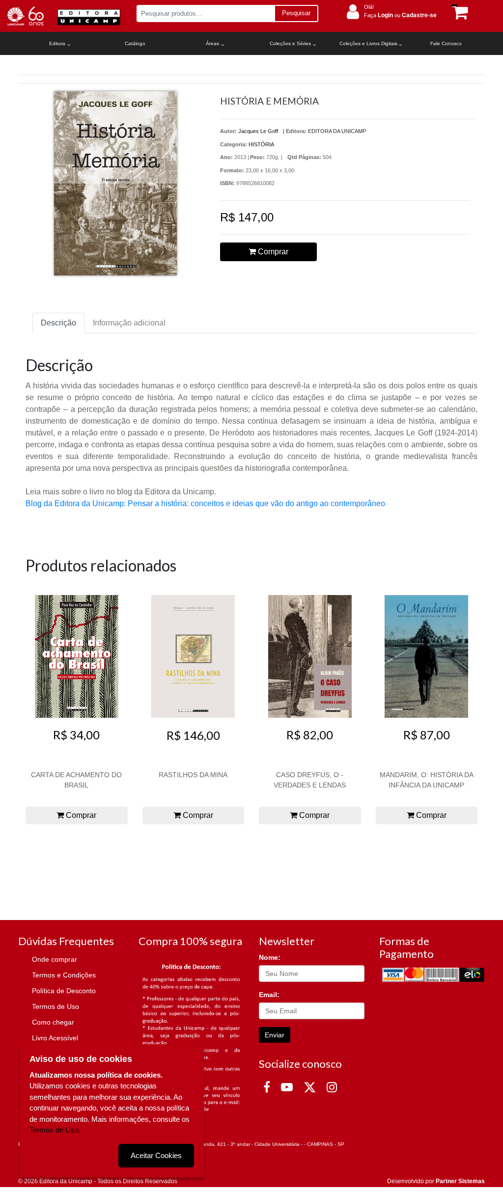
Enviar (274, 1035)
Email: (269, 995)
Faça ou (400, 15)
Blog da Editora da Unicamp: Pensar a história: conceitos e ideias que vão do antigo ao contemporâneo (205, 503)
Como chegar (53, 1022)
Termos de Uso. (55, 1130)
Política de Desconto (64, 991)
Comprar (272, 251)
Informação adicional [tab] (129, 323)
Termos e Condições (64, 975)
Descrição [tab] (58, 323)
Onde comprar (54, 959)
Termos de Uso (55, 1006)
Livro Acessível (55, 1038)
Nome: (269, 957)
